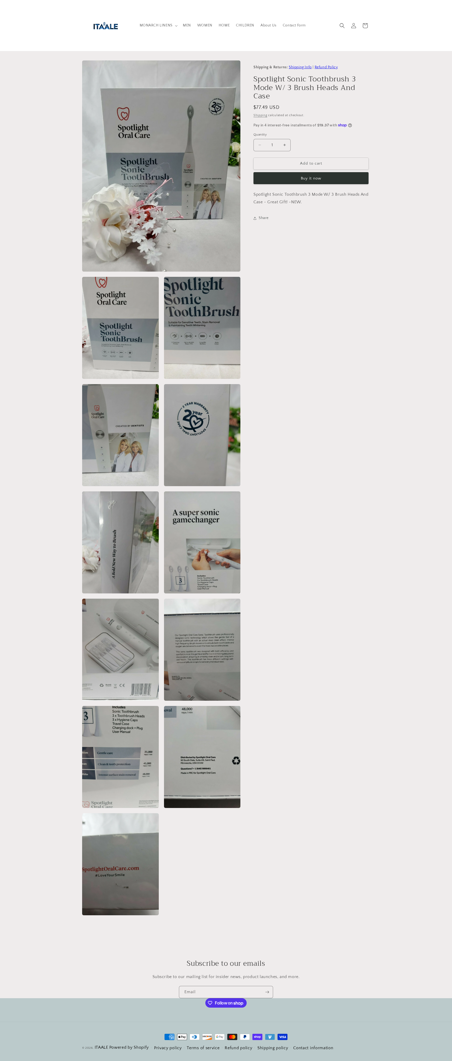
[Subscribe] (267, 992)
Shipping (260, 115)
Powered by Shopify (129, 1047)
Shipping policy (272, 1048)
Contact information (313, 1048)
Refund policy (238, 1048)
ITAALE (101, 1047)
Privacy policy (168, 1048)
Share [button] (264, 218)
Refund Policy (326, 67)
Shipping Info (300, 67)
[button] (158, 25)
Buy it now (311, 178)
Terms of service (203, 1048)
